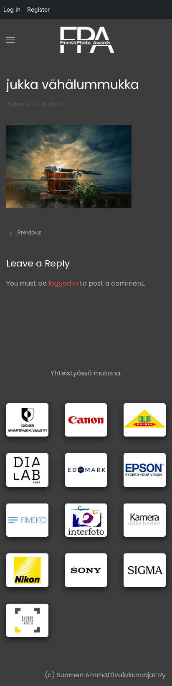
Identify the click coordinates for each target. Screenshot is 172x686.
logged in (63, 283)
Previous (29, 232)
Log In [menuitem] (11, 9)
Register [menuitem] (38, 9)
